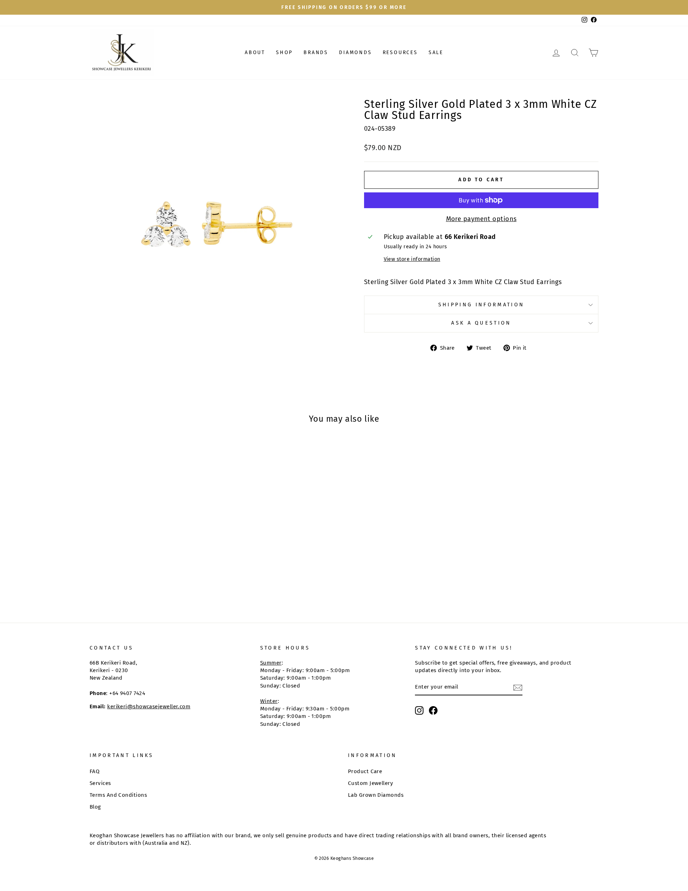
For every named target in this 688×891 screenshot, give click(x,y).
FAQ (95, 771)
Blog (95, 807)
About (255, 52)
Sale (436, 52)
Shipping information (481, 305)
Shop (284, 52)
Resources (400, 52)
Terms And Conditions (118, 795)
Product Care (365, 771)
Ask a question (481, 323)
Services (100, 783)
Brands (316, 52)
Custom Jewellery (370, 783)
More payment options (481, 219)
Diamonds (355, 52)
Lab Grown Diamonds (375, 795)
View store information (412, 259)
